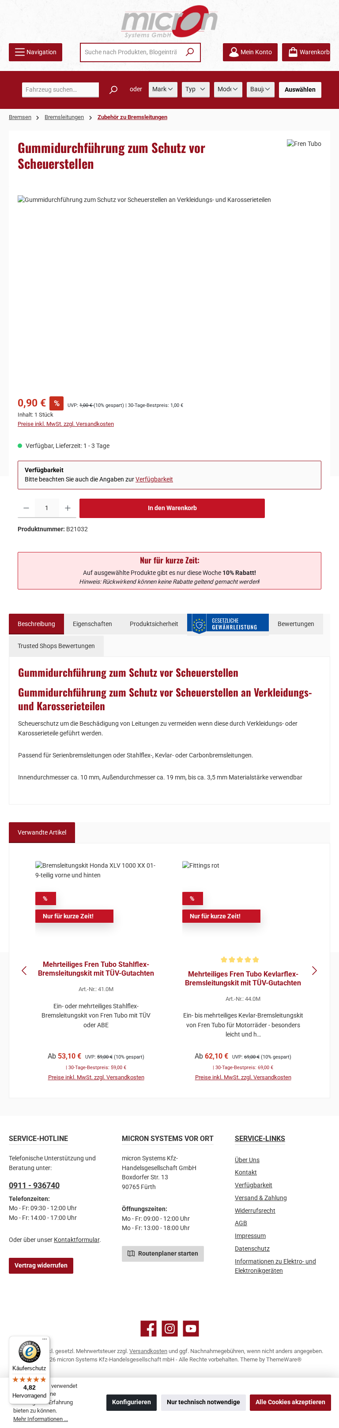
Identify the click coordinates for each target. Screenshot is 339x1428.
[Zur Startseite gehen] (169, 21)
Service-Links (260, 1138)
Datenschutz (252, 1249)
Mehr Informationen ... (40, 1419)
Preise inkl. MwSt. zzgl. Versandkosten (66, 424)
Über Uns (247, 1160)
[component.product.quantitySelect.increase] (67, 508)
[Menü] (44, 1341)
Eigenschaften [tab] (92, 624)
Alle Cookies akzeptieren (290, 1402)
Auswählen (300, 89)
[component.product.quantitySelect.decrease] (26, 508)
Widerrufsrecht (255, 1211)
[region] (169, 290)
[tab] (36, 624)
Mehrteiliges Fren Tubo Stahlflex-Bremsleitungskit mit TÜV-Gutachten (96, 968)
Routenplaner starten (167, 1253)
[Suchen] (190, 52)
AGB (241, 1223)
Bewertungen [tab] (296, 624)
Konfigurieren (131, 1402)
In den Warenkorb (172, 508)
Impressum (250, 1236)
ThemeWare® (283, 1359)
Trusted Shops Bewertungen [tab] (56, 646)
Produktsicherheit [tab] (154, 624)
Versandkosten (148, 1351)
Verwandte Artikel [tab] (42, 832)
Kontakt (246, 1172)
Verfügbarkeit (154, 479)
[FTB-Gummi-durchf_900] (169, 290)
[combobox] (131, 52)
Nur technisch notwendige (203, 1402)
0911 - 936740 (34, 1185)
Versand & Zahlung (261, 1198)
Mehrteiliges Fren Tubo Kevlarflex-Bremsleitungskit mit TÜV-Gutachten (243, 978)
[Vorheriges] (24, 970)
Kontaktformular (76, 1240)
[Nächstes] (314, 970)
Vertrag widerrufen (41, 1265)
